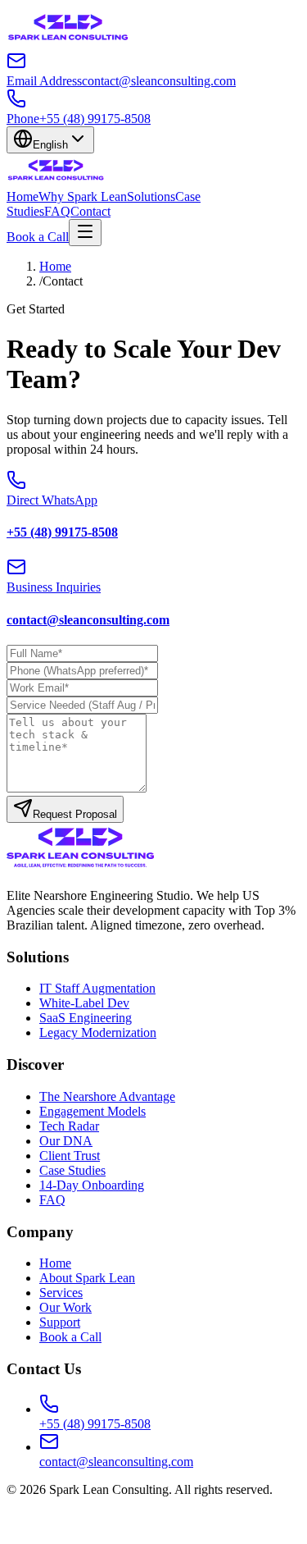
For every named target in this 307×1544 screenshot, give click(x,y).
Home (22, 196)
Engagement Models (92, 1111)
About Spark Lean (87, 1278)
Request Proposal (75, 814)
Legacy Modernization (97, 1032)
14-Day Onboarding (91, 1185)
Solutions (151, 196)
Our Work (65, 1307)
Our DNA (66, 1141)
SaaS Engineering (85, 1018)
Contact (90, 211)
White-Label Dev (84, 1003)
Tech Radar (69, 1126)
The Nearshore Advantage (107, 1096)
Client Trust (69, 1156)
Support (59, 1322)
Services (61, 1293)
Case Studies (72, 1170)
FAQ (57, 211)
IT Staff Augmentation (97, 988)
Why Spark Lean (82, 196)
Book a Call (38, 237)
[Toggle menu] (85, 232)
